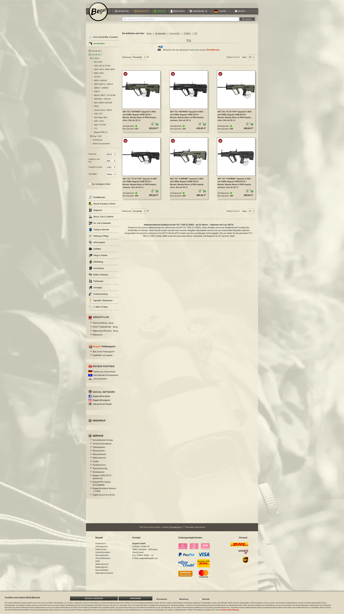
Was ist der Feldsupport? (103, 351)
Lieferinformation (102, 552)
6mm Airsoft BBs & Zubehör (105, 37)
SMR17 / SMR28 (101, 88)
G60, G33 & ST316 (102, 66)
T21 (95, 128)
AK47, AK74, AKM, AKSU (104, 69)
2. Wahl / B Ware (100, 307)
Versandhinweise (102, 558)
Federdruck (98, 140)
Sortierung (126, 57)
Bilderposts (98, 335)
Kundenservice (99, 465)
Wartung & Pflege (101, 236)
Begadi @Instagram (101, 400)
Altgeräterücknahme (104, 573)
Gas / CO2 (97, 136)
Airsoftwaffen (160, 33)
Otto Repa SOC (100, 117)
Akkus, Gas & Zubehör (103, 216)
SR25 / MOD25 (100, 80)
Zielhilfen (97, 249)
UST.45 (97, 77)
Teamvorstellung (103, 323)
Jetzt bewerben (100, 379)
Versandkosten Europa (103, 440)
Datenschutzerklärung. (230, 610)
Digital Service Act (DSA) (104, 495)
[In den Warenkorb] (157, 124)
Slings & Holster (100, 255)
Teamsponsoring (100, 468)
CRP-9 (97, 91)
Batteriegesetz (101, 567)
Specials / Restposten (103, 300)
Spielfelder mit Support (102, 355)
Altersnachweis (99, 454)
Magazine (97, 210)
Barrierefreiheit (101, 570)
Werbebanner (99, 472)
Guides (96, 461)
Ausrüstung (98, 268)
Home (149, 33)
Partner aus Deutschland (104, 371)
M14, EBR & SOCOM (103, 103)
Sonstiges (97, 287)
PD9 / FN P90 (100, 125)
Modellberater (213, 50)
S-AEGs (187, 33)
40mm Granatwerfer (101, 144)
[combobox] (180, 19)
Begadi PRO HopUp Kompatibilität (101, 483)
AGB (97, 561)
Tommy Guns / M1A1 (103, 110)
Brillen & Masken (100, 274)
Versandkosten (175, 527)
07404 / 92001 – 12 (145, 555)
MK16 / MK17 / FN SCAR (104, 95)
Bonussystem (99, 450)
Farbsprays (98, 281)
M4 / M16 (98, 62)
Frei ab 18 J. (175, 33)
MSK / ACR (98, 73)
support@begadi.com (148, 558)
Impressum (100, 543)
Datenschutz (101, 549)
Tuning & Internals (101, 229)
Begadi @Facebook (101, 396)
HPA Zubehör (99, 242)
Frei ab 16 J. (96, 51)
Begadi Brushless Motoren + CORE (104, 489)
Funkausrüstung (100, 294)
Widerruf (99, 420)
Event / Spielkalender (105, 327)
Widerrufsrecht (99, 458)
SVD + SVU (99, 121)
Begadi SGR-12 (100, 132)
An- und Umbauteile (102, 223)
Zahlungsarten (99, 447)
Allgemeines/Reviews (105, 331)
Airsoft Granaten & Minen (104, 204)
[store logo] (98, 11)
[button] (220, 11)
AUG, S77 (98, 114)
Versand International (102, 443)
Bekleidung (98, 262)
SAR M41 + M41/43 (102, 99)
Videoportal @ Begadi (102, 404)
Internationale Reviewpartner (105, 375)
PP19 (96, 106)
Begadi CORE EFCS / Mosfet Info (102, 476)
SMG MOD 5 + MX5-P (103, 84)
